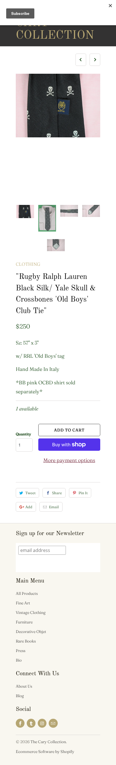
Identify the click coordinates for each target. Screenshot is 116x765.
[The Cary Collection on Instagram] (42, 723)
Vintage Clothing (31, 612)
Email (54, 507)
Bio (19, 660)
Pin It (83, 493)
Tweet (30, 493)
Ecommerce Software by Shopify (45, 751)
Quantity (23, 434)
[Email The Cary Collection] (53, 723)
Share (57, 493)
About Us (24, 686)
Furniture (24, 622)
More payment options (69, 460)
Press (20, 650)
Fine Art (23, 602)
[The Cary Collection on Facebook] (20, 723)
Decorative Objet (31, 631)
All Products (27, 593)
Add (28, 507)
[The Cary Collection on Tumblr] (31, 723)
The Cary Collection (38, 22)
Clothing (28, 264)
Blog (20, 695)
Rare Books (26, 641)
